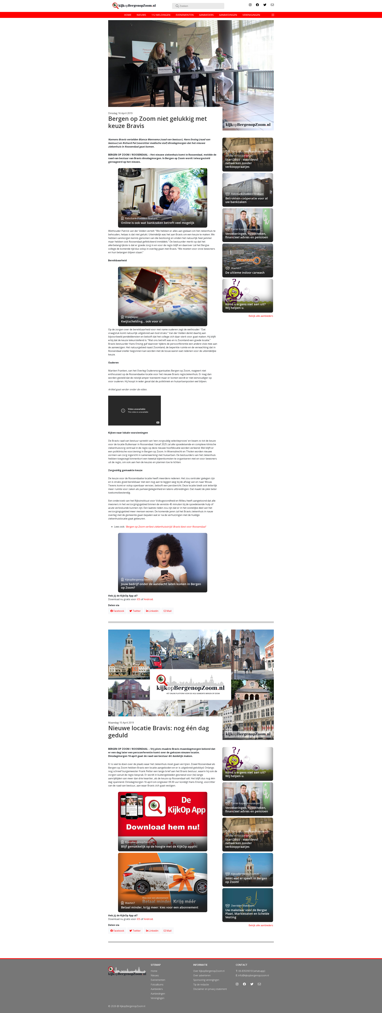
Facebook (118, 611)
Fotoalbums (157, 984)
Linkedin (153, 611)
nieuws (141, 15)
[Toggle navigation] (273, 15)
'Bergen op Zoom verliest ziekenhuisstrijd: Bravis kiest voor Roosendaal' (165, 526)
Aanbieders (157, 989)
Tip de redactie (201, 984)
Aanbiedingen (158, 993)
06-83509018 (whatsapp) (251, 971)
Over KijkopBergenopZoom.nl (208, 971)
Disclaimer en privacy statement (210, 989)
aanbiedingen (228, 15)
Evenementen (158, 980)
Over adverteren (202, 975)
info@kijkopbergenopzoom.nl (253, 975)
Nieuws (155, 975)
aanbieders (206, 15)
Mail (168, 611)
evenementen (185, 15)
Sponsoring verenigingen (206, 980)
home (127, 15)
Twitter (136, 611)
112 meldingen (160, 15)
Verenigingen (157, 998)
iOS (138, 599)
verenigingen (251, 15)
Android (148, 599)
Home (154, 971)
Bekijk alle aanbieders (261, 316)
